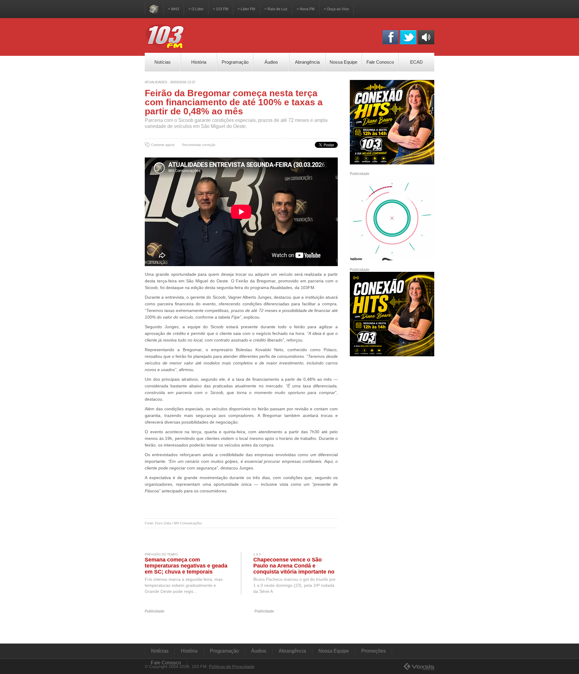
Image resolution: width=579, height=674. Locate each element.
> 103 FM (220, 9)
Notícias (160, 650)
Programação (224, 650)
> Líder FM (246, 9)
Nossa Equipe (333, 650)
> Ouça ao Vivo (336, 9)
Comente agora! (163, 145)
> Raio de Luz (275, 9)
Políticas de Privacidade (232, 666)
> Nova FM (306, 9)
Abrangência (292, 650)
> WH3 (173, 9)
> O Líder (196, 9)
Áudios (258, 650)
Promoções (373, 650)
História (189, 650)
